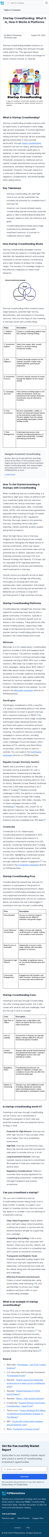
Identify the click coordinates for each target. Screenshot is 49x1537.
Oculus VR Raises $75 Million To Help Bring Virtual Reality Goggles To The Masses (26, 1413)
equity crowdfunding (31, 143)
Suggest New (38, 1518)
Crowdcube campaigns (28, 865)
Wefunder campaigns (23, 690)
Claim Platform (23, 1518)
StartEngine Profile (16, 1375)
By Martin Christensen (13, 35)
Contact (17, 1528)
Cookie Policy (22, 1484)
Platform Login (8, 1518)
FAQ (28, 1528)
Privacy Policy (7, 1484)
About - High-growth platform (30, 1398)
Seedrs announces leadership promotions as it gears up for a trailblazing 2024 (26, 1383)
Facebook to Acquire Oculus (26, 1429)
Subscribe (24, 1477)
